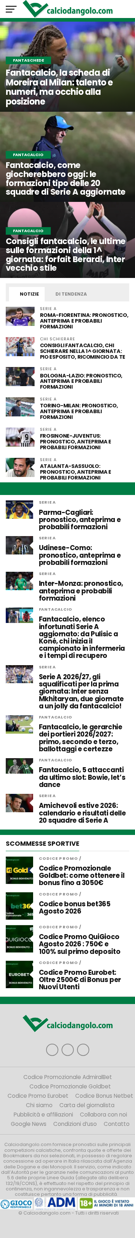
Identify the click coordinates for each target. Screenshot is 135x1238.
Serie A (47, 502)
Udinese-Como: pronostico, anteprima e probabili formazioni (80, 555)
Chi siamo (39, 1105)
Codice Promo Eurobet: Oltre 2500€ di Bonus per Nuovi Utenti (80, 980)
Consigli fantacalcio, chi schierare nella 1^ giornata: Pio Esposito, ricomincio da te (82, 351)
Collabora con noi (103, 1114)
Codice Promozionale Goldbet (70, 1086)
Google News (28, 1124)
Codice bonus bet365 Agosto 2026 (75, 908)
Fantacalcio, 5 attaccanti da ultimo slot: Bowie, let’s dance (82, 777)
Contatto (117, 1124)
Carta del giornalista (86, 1105)
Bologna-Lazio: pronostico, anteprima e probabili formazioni (81, 381)
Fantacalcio (56, 609)
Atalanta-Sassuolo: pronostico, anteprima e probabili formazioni (75, 472)
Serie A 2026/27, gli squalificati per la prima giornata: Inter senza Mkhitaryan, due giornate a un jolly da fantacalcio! (81, 691)
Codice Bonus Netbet (104, 1096)
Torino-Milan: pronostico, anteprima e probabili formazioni (79, 411)
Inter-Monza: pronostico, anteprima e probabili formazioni (81, 591)
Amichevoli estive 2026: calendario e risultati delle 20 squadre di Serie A (82, 813)
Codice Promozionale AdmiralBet (67, 1077)
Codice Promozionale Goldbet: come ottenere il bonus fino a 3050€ (82, 876)
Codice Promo (58, 858)
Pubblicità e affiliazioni (43, 1114)
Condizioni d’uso (75, 1124)
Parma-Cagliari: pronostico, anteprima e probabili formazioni (80, 520)
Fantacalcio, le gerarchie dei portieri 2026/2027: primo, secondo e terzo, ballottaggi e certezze (80, 738)
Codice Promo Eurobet (38, 1096)
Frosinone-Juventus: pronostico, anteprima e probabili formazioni (75, 441)
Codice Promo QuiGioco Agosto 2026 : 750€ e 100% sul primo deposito (80, 944)
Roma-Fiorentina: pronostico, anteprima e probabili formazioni (84, 320)
